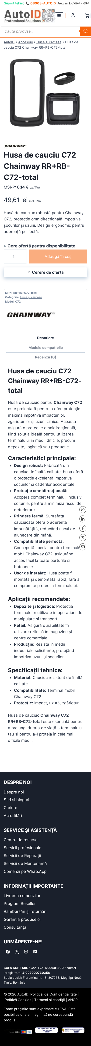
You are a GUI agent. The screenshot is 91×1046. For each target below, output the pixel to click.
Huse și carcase (48, 42)
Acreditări (13, 815)
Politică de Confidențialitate (53, 994)
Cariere (10, 807)
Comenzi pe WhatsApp (25, 871)
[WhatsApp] (82, 509)
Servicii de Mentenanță (25, 863)
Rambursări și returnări (25, 911)
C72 (18, 301)
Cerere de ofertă (48, 272)
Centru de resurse (21, 839)
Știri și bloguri (16, 799)
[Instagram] (26, 951)
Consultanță (15, 927)
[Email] (82, 546)
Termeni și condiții (49, 1000)
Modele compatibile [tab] (45, 347)
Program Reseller (20, 903)
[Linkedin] (35, 951)
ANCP (73, 1000)
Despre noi (14, 792)
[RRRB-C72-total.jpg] (45, 93)
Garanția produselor (22, 919)
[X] (82, 537)
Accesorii (25, 42)
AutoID (9, 42)
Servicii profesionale (22, 847)
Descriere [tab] (45, 338)
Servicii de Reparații (22, 855)
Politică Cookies (18, 1000)
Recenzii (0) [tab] (45, 357)
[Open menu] (59, 15)
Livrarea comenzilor (22, 895)
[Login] (72, 15)
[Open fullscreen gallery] (82, 130)
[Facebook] (82, 528)
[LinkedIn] (82, 519)
